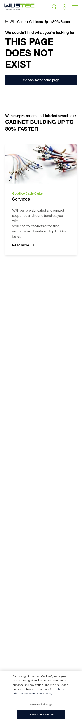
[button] (41, 702)
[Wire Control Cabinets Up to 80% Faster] (18, 7)
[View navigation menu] (75, 7)
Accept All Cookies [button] (41, 714)
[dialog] (41, 696)
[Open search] (54, 7)
